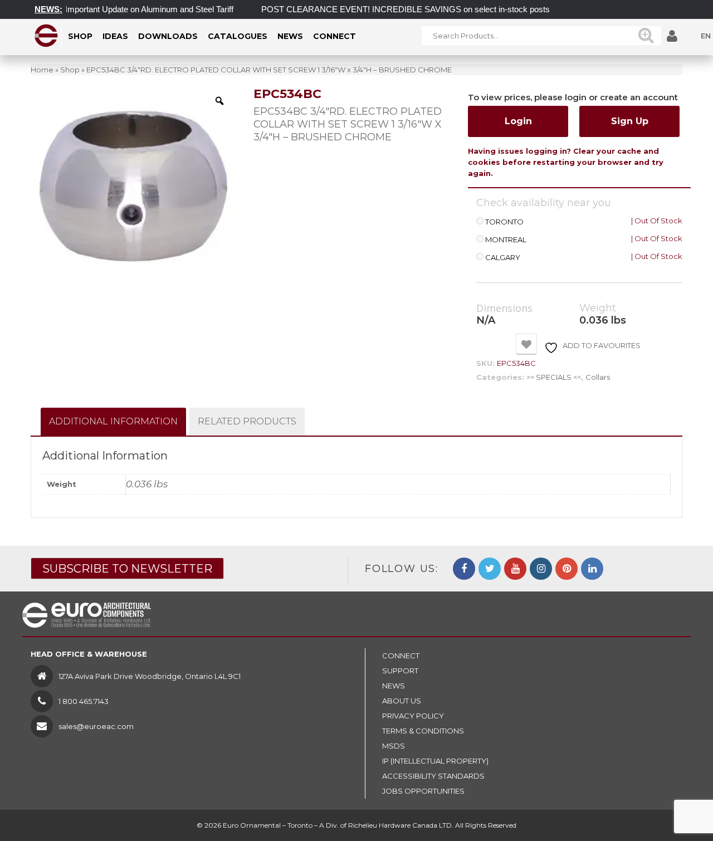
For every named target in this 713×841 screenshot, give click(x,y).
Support (400, 670)
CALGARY (502, 257)
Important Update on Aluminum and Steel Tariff (139, 9)
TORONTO (504, 222)
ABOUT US (401, 700)
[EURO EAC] (46, 35)
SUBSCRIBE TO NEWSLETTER (127, 568)
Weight (597, 308)
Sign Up (629, 121)
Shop (70, 69)
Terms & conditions (423, 730)
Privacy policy (413, 715)
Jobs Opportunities (423, 790)
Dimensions (504, 308)
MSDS (393, 745)
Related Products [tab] (247, 421)
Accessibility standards (433, 775)
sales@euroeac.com (96, 726)
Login (518, 121)
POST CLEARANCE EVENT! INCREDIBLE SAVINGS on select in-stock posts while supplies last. (430, 9)
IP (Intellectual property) (435, 760)
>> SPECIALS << (553, 377)
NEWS (393, 685)
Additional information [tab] (113, 421)
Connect (400, 655)
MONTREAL (505, 240)
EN (706, 35)
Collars (597, 377)
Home (42, 69)
